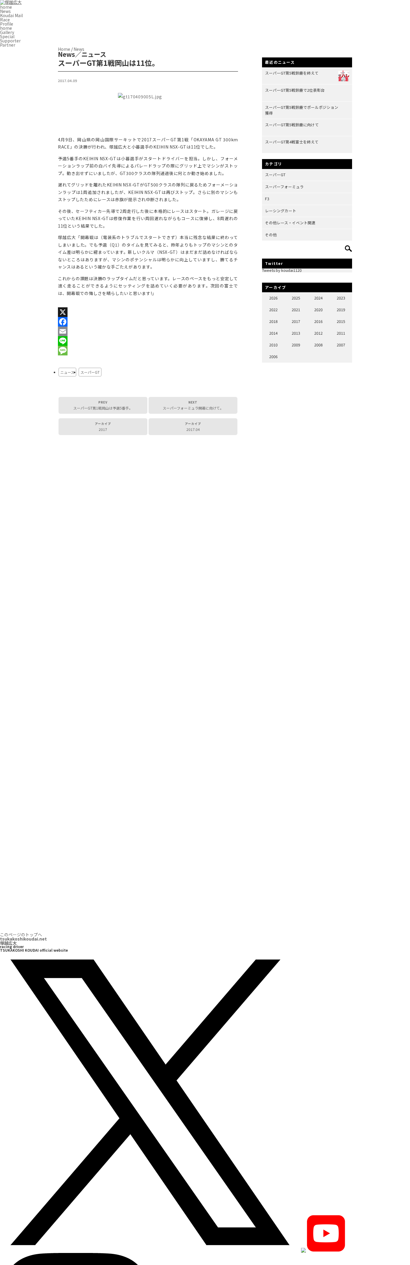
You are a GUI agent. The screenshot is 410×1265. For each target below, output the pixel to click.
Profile (6, 24)
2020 (318, 309)
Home (64, 49)
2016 (318, 321)
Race (5, 20)
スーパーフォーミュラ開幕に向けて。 (193, 405)
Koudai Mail (11, 15)
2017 (103, 427)
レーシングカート (280, 210)
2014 (273, 333)
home (6, 7)
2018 (273, 321)
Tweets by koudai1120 (282, 270)
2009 (296, 345)
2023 (341, 298)
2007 (341, 345)
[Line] (148, 341)
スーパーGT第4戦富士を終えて (291, 142)
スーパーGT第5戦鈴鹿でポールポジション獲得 (301, 110)
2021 (296, 309)
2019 (341, 309)
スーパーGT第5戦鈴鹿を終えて (291, 73)
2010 (273, 345)
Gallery (7, 32)
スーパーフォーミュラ (284, 186)
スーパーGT (90, 372)
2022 (273, 309)
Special (7, 36)
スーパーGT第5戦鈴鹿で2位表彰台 (295, 90)
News (5, 11)
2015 (341, 321)
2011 (341, 333)
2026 (273, 298)
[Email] (148, 331)
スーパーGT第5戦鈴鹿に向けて (292, 124)
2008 (318, 345)
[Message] (148, 350)
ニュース (67, 372)
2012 (318, 333)
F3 (267, 198)
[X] (148, 312)
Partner (7, 45)
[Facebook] (148, 322)
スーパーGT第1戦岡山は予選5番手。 (103, 405)
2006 (273, 356)
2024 (318, 298)
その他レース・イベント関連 (290, 223)
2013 (296, 333)
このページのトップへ (21, 935)
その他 (271, 235)
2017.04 (193, 427)
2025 (296, 298)
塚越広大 (23, 941)
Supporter (10, 41)
